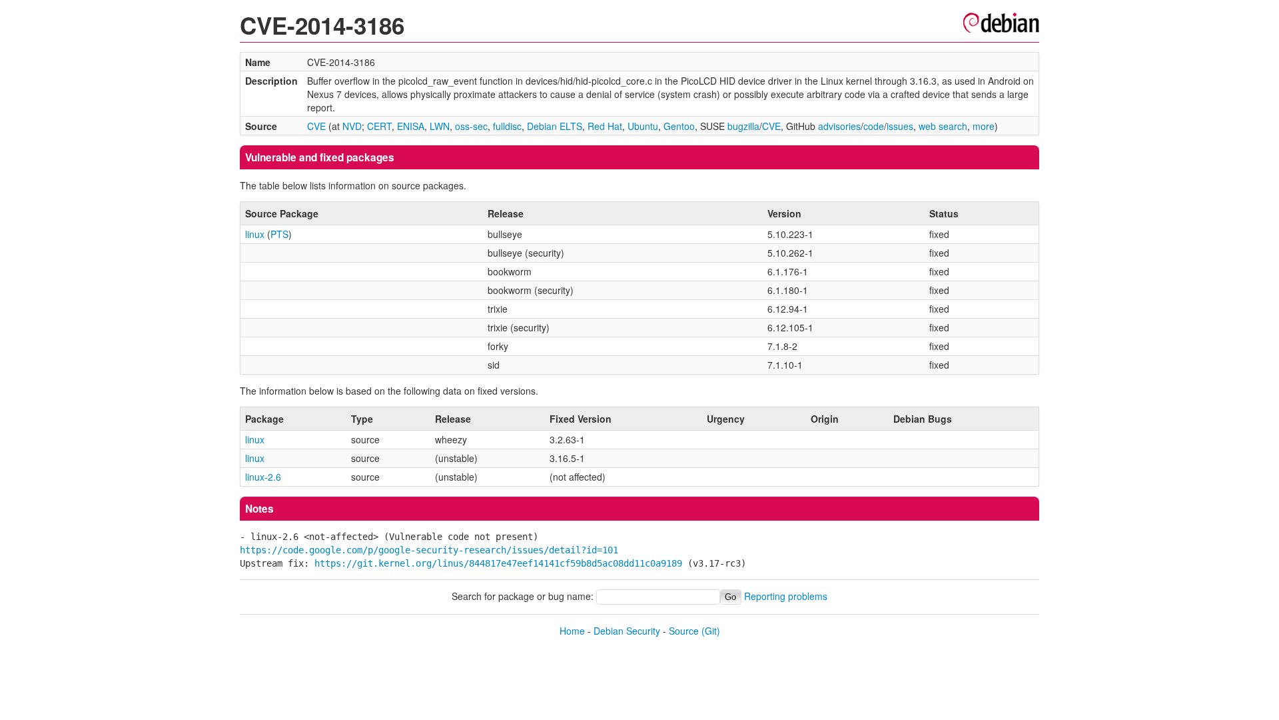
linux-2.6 (263, 476)
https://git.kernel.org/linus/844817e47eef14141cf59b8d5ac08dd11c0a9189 (498, 563)
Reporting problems (785, 596)
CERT (379, 126)
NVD (352, 126)
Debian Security (627, 630)
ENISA (410, 126)
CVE (316, 126)
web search (943, 126)
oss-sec (471, 126)
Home (572, 630)
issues (900, 126)
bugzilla (743, 126)
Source (684, 630)
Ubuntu (643, 126)
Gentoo (679, 126)
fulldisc (507, 126)
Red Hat (605, 126)
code (873, 126)
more (984, 126)
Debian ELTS (554, 126)
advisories (839, 126)
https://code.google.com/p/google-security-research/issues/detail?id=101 (429, 550)
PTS (279, 234)
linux (254, 234)
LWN (440, 126)
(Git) (710, 630)
